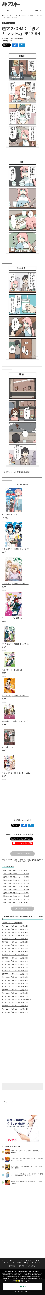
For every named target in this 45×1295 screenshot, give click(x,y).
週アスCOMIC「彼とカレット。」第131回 (15, 964)
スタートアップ (22, 10)
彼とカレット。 (8, 23)
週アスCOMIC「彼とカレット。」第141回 (15, 996)
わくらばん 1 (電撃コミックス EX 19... (16, 772)
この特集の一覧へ (23, 909)
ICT (25, 1263)
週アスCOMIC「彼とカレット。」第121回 (15, 935)
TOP (3, 1261)
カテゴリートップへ (23, 853)
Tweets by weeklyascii (7, 1102)
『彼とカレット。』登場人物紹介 (12, 923)
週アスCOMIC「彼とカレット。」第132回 (15, 967)
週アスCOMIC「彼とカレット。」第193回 (16, 893)
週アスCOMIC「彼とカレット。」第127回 (15, 955)
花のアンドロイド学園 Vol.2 (13, 618)
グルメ (7, 10)
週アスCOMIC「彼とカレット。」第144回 (15, 1009)
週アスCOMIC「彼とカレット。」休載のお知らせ (17, 999)
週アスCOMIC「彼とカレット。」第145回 (15, 1012)
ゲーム (37, 1261)
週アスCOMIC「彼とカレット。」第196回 (16, 883)
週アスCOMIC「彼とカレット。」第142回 (15, 1002)
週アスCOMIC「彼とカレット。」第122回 (15, 939)
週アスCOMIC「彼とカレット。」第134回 (15, 974)
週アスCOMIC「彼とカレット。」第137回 (15, 983)
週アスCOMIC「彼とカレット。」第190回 (16, 902)
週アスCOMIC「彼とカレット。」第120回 (15, 932)
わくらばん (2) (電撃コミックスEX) (15, 695)
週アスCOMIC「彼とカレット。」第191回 (16, 899)
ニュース (19, 1261)
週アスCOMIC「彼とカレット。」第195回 (16, 886)
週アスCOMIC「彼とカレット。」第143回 (15, 1006)
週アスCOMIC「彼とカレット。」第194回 (16, 889)
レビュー (11, 1261)
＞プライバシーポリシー (22, 1292)
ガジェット (28, 1261)
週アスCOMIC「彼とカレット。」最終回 (15, 870)
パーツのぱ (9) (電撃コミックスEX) (15, 583)
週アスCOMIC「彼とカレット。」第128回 (15, 958)
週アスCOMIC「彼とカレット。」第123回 (15, 942)
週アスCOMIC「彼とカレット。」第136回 (15, 980)
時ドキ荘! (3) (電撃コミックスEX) (15, 721)
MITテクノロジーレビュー (28, 1266)
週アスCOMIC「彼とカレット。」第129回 (15, 961)
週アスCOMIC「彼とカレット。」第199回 (16, 873)
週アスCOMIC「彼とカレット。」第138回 (15, 986)
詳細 (17, 1281)
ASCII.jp (13, 1266)
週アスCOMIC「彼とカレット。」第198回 (16, 877)
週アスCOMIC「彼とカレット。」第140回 (15, 993)
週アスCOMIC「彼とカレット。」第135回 (15, 977)
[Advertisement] (22, 1033)
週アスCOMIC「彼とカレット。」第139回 (15, 990)
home (6, 15)
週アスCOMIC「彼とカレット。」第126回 (15, 951)
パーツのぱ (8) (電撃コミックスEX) (15, 644)
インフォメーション (19, 15)
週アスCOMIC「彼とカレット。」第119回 (15, 929)
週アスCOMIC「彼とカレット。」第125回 (15, 948)
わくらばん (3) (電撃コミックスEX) (15, 549)
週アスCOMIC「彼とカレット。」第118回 (15, 926)
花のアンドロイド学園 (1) (12, 669)
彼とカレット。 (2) (9, 514)
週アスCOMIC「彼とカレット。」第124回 (15, 945)
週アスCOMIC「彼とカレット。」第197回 (16, 880)
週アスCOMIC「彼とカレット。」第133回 (15, 970)
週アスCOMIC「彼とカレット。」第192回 (16, 896)
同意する (22, 1287)
